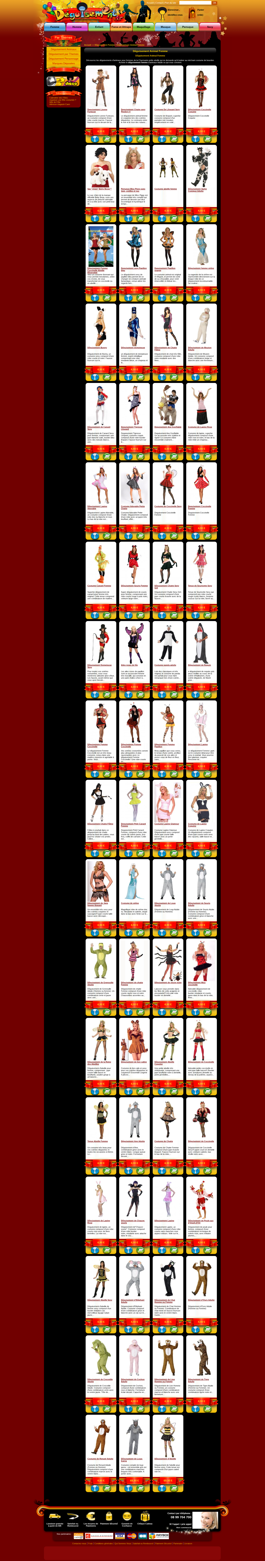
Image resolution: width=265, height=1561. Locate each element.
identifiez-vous (175, 15)
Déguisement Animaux (63, 49)
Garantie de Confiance (127, 1525)
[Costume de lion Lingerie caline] (134, 1060)
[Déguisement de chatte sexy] (134, 980)
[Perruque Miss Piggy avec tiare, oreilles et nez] (134, 187)
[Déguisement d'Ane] (134, 1139)
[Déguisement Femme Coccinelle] (100, 266)
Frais (90, 1543)
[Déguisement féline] (168, 107)
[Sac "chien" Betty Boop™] (100, 187)
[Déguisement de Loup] (168, 901)
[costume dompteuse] (134, 345)
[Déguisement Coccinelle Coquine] (201, 107)
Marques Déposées (63, 63)
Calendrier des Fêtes (58, 98)
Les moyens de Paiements (91, 1525)
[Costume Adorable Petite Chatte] (134, 504)
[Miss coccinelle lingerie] (201, 980)
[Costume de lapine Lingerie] (201, 822)
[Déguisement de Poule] (201, 1218)
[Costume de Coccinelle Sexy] (168, 504)
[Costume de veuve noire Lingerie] (168, 980)
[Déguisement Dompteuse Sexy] (100, 663)
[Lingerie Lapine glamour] (168, 822)
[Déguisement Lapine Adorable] (100, 504)
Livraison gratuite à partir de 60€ (55, 1525)
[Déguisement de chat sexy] (168, 345)
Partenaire (177, 1543)
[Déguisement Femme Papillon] (168, 742)
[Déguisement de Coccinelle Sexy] (201, 1139)
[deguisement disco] (63, 85)
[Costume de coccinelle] (201, 1060)
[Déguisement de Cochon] (134, 1377)
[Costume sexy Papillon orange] (168, 266)
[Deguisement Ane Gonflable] (168, 425)
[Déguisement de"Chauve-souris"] (134, 1218)
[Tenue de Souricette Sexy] (201, 583)
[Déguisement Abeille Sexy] (100, 1298)
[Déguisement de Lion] (168, 1377)
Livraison (188, 1543)
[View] (95, 139)
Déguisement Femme (105, 45)
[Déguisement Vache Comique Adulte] (201, 187)
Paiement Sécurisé (109, 1524)
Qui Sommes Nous (123, 1543)
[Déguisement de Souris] (201, 901)
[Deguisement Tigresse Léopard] (134, 425)
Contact (159, 3)
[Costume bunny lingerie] (100, 345)
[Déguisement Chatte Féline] (100, 822)
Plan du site (170, 3)
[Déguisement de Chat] (168, 1298)
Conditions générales (103, 1543)
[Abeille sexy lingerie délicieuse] (168, 1060)
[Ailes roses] (134, 663)
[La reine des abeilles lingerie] (100, 1060)
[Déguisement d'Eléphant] (134, 1298)
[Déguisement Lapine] (201, 742)
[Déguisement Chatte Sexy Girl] (168, 583)
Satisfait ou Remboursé (72, 1525)
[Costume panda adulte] (168, 663)
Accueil (87, 45)
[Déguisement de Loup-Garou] (134, 1456)
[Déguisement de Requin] (201, 663)
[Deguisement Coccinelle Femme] (201, 504)
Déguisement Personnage (63, 58)
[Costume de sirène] (134, 901)
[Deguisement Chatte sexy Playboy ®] (134, 107)
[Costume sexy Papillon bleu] (134, 266)
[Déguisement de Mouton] (201, 345)
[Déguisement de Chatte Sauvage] (168, 1139)
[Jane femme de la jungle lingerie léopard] (100, 901)
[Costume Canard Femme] (100, 583)
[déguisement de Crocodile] (100, 1377)
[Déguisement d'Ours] (201, 1298)
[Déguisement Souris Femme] (134, 583)
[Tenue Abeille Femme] (100, 1139)
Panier (200, 10)
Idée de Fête (54, 102)
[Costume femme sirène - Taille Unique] (201, 266)
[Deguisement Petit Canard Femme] (134, 822)
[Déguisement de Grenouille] (100, 980)
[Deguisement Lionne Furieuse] (100, 107)
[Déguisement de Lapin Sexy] (100, 1218)
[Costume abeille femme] (168, 187)
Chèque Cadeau (145, 1524)
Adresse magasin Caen (59, 104)
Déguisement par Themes (63, 53)
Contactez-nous (79, 1543)
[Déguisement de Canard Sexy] (100, 425)
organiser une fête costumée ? (62, 100)
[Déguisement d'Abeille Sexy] (168, 1456)
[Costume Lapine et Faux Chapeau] (201, 425)
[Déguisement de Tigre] (201, 1377)
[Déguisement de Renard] (100, 1456)
